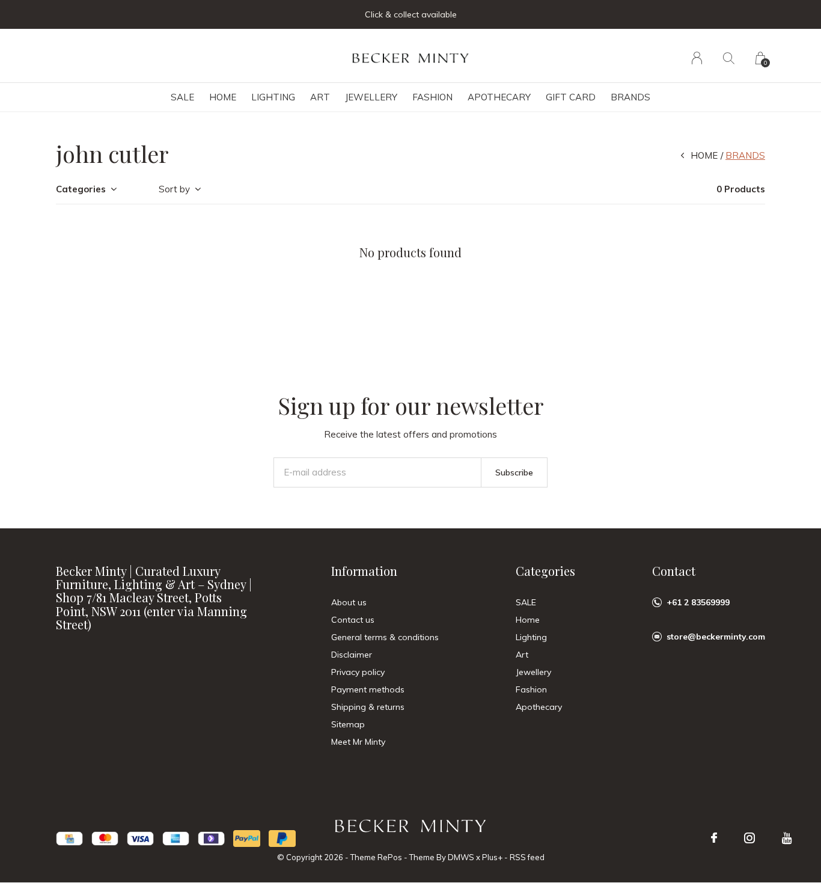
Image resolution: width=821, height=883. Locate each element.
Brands (630, 97)
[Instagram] (749, 838)
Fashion (432, 97)
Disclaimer (351, 654)
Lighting (273, 97)
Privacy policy (358, 672)
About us (349, 602)
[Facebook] (714, 838)
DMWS (461, 857)
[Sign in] (697, 58)
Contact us (352, 619)
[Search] (728, 58)
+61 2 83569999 (698, 602)
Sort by (174, 189)
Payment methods (367, 689)
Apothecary (499, 97)
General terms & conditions (385, 637)
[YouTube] (787, 838)
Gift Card (571, 97)
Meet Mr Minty (358, 741)
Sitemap (348, 724)
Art (320, 97)
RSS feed (527, 857)
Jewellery (371, 97)
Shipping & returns (367, 706)
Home (222, 97)
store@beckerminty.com (716, 636)
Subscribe (514, 472)
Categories (81, 189)
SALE (182, 97)
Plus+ (492, 857)
